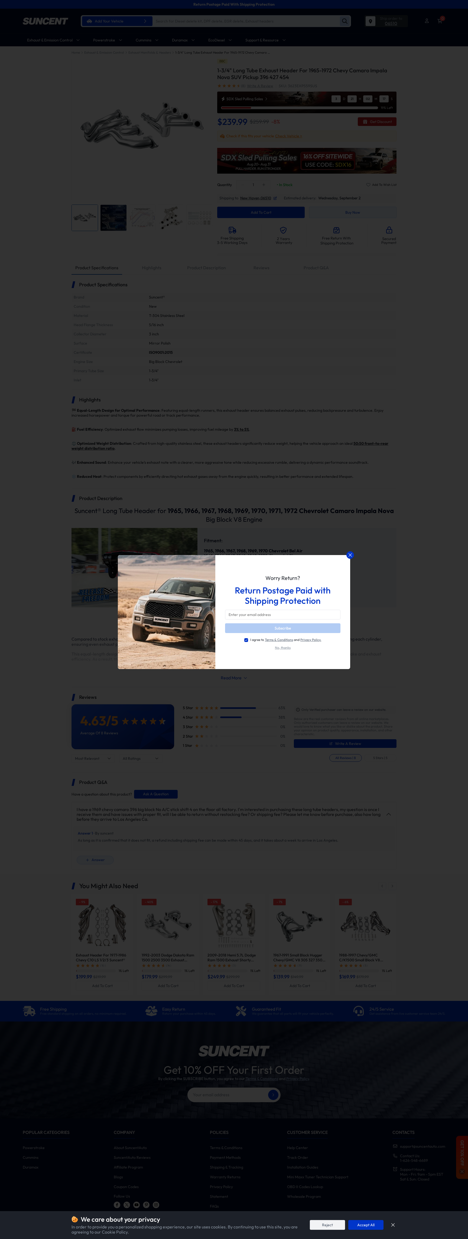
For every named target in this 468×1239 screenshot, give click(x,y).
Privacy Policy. (310, 640)
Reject (327, 1224)
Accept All (366, 1224)
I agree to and (285, 640)
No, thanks (283, 648)
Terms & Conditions (279, 640)
